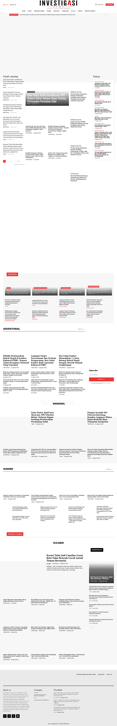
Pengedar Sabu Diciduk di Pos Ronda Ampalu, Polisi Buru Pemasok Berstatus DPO (77, 508)
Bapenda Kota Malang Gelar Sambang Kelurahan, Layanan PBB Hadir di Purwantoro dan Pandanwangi (71, 381)
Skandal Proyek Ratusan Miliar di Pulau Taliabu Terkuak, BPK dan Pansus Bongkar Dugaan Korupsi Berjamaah (103, 94)
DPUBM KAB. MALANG (76, 92)
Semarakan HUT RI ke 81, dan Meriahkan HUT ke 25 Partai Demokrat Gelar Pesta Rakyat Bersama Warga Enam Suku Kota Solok (13, 121)
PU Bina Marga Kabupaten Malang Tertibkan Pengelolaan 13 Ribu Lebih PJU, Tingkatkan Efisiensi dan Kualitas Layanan (80, 151)
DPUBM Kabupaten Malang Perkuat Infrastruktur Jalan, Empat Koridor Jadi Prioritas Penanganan (35, 155)
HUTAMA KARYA (74, 173)
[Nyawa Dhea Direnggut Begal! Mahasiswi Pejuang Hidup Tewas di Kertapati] (100, 484)
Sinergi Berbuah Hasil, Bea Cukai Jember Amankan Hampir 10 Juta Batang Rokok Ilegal (16, 381)
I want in (100, 379)
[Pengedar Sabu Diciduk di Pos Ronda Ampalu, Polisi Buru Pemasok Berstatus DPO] (63, 508)
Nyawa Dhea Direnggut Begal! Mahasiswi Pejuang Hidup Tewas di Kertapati (100, 496)
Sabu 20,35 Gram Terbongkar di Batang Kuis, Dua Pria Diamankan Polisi (71, 496)
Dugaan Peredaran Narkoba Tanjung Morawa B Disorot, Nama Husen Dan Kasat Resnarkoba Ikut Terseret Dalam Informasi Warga (72, 451)
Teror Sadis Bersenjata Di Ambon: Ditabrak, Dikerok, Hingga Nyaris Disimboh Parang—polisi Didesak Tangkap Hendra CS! (77, 519)
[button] (13, 4)
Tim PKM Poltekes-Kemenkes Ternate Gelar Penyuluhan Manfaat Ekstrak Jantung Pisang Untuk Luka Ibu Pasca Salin (94, 303)
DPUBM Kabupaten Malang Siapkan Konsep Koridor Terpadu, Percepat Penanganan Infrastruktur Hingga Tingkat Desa (58, 129)
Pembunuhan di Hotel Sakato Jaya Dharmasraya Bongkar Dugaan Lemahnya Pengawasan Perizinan (103, 84)
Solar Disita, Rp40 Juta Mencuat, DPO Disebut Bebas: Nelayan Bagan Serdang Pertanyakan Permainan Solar (47, 14)
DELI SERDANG (31, 92)
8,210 (18, 161)
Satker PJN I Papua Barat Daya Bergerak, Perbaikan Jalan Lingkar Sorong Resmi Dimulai (57, 154)
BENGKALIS (34, 319)
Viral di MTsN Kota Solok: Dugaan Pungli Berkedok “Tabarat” (103, 125)
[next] (107, 15)
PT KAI (6, 306)
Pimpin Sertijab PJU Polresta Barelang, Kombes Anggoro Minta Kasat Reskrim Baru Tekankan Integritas (99, 417)
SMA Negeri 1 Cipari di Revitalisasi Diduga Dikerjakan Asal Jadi (103, 118)
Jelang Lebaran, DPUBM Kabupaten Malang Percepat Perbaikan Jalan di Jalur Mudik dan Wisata (79, 124)
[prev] (104, 15)
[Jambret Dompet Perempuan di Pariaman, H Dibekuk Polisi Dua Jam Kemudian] (16, 484)
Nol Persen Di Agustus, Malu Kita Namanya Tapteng (101, 578)
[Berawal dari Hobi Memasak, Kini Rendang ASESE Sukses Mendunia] (72, 616)
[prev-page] (90, 627)
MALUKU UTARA (90, 308)
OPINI (90, 591)
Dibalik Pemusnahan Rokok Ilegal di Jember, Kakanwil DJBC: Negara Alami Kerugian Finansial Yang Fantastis (16, 360)
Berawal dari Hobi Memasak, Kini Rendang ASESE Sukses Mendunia (70, 627)
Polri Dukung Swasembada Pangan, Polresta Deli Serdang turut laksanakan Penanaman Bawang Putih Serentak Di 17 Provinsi (44, 498)
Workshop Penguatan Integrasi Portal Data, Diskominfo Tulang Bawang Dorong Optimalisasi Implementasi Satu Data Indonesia (72, 390)
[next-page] (4, 164)
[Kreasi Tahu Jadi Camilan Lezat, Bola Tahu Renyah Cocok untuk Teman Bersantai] (23, 562)
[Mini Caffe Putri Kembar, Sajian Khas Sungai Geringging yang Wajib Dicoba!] (44, 616)
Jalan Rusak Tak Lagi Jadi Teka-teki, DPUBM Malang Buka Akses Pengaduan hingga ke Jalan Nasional (36, 129)
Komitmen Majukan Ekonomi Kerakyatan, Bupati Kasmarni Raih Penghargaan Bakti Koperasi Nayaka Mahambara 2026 (40, 314)
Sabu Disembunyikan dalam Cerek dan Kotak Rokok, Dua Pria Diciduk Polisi (20, 508)
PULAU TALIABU (63, 306)
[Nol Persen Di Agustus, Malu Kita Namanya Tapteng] (101, 566)
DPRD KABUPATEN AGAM (40, 288)
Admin (4, 87)
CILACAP (96, 116)
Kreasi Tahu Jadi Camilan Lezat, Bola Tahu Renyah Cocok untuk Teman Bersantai (65, 558)
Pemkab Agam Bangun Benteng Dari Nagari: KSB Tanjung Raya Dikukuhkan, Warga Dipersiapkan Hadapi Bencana (15, 451)
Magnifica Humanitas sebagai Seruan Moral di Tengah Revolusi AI (101, 620)
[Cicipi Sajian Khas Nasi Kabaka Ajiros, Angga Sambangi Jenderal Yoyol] (16, 588)
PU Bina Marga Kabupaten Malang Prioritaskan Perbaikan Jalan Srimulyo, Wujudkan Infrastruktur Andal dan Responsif (79, 97)
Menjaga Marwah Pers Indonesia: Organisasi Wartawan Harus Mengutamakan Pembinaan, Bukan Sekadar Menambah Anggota (101, 588)
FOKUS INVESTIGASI (99, 81)
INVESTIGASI (6, 100)
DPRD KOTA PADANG (94, 286)
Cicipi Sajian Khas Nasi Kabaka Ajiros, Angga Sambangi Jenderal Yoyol (14, 600)
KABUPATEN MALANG (10, 320)
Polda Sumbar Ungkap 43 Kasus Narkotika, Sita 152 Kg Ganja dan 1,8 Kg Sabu (21, 518)
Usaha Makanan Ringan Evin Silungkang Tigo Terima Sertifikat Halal (43, 655)
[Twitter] (13, 716)
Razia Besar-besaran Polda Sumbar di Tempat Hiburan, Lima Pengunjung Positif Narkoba (47, 518)
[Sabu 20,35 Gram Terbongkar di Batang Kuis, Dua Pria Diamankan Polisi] (72, 484)
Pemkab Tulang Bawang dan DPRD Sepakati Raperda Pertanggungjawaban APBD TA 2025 (15, 389)
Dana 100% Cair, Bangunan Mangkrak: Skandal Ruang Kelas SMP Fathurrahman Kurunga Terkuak (103, 110)
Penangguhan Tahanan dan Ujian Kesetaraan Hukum (101, 605)
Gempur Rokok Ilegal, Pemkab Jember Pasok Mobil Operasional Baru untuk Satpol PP (43, 373)
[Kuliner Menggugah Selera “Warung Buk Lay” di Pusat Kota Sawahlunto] (72, 643)
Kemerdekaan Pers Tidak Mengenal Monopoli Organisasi (98, 612)
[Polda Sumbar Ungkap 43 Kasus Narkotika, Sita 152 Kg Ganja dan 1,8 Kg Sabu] (7, 518)
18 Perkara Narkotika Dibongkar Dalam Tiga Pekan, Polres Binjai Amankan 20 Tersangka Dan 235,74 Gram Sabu (105, 509)
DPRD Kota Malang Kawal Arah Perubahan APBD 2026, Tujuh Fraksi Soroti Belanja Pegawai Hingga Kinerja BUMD (16, 373)
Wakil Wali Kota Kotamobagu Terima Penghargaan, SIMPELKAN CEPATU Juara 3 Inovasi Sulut (44, 381)
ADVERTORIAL (62, 317)
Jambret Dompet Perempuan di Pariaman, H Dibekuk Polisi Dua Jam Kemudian (16, 496)
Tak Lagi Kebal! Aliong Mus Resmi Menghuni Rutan (103, 102)
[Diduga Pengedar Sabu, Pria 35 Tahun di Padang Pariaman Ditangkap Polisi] (35, 508)
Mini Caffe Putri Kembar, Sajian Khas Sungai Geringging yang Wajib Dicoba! (43, 627)
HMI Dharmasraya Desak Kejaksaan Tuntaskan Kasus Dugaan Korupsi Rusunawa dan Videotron (101, 597)
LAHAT (33, 305)
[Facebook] (5, 716)
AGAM (8, 288)
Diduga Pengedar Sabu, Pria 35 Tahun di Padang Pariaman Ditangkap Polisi (48, 508)
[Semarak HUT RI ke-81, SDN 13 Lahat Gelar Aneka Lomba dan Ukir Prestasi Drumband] (54, 303)
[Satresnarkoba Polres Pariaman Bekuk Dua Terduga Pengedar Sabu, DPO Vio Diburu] (91, 518)
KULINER (49, 563)
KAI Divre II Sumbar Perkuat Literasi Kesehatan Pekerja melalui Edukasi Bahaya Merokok (13, 302)
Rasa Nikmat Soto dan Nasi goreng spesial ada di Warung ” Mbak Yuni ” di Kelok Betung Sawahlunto (43, 601)
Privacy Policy (107, 383)
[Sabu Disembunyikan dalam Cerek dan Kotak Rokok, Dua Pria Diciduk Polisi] (7, 508)
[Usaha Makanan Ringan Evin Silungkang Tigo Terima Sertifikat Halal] (44, 643)
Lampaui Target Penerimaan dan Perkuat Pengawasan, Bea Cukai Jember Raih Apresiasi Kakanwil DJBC (67, 313)
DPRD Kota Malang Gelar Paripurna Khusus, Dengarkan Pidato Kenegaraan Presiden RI (71, 373)
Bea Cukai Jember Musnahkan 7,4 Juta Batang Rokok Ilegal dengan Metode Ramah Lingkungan (94, 313)
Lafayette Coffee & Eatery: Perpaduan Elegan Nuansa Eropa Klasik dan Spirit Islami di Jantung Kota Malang (15, 628)
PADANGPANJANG (66, 288)
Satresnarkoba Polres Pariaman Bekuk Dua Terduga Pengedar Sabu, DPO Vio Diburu (105, 518)
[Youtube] (18, 716)
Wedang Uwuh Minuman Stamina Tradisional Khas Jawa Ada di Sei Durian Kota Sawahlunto (71, 601)
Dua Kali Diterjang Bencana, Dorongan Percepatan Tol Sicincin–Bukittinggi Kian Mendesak (79, 178)
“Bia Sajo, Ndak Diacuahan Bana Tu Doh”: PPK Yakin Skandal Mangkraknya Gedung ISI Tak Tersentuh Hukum (103, 154)
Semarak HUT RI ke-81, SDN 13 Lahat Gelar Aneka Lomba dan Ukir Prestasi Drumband (40, 302)
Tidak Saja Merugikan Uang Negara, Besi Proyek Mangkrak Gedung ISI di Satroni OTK (103, 145)
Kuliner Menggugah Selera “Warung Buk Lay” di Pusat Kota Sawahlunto (72, 655)
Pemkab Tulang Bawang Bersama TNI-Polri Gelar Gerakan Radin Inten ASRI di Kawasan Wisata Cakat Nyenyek (43, 389)
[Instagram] (9, 716)
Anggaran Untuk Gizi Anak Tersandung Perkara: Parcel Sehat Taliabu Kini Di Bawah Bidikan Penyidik (67, 302)
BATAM (55, 705)
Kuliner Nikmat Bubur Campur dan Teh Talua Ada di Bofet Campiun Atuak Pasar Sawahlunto (16, 656)
